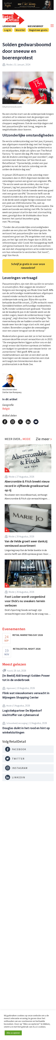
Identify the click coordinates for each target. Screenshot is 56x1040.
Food (9, 670)
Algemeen (10, 688)
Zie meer (42, 439)
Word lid (20, 30)
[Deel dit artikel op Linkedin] (28, 421)
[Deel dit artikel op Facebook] (4, 421)
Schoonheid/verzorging (16, 723)
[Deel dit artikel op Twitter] (20, 421)
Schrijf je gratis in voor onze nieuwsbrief (28, 266)
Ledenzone (9, 26)
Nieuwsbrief (35, 26)
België (6, 408)
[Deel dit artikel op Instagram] (12, 421)
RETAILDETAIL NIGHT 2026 (26, 648)
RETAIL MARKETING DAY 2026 (27, 634)
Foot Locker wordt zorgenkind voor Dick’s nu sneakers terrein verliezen (25, 601)
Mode (9, 64)
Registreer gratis (38, 30)
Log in (7, 30)
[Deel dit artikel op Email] (35, 421)
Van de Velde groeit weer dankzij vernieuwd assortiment (26, 543)
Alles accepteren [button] (13, 1033)
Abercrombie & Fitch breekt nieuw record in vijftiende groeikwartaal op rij (27, 485)
